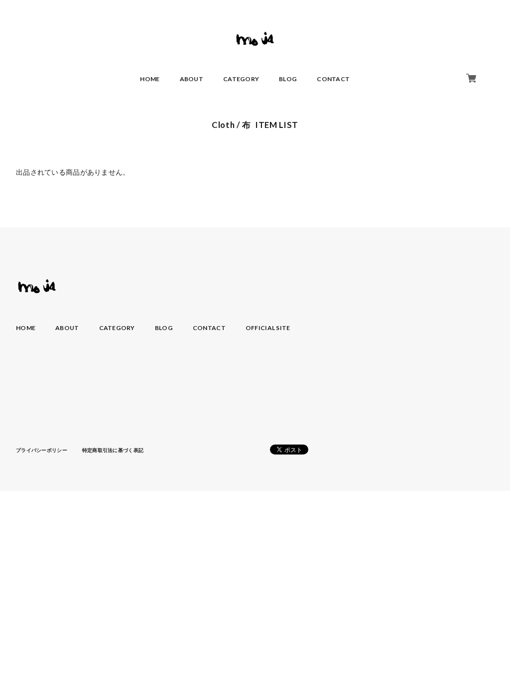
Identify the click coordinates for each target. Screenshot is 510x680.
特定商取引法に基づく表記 (112, 450)
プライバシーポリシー (41, 450)
